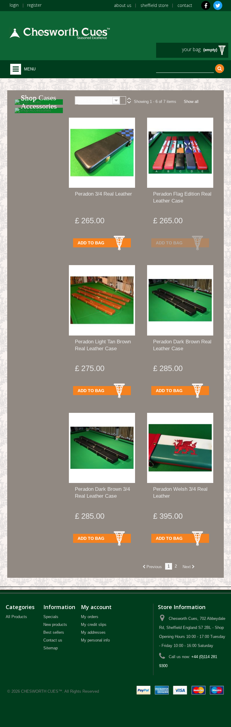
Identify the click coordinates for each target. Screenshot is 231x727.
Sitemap (50, 648)
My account (96, 607)
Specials (50, 616)
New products (55, 624)
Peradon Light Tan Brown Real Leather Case (103, 345)
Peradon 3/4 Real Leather (103, 194)
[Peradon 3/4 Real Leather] (102, 153)
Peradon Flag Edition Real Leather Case (182, 197)
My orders (89, 616)
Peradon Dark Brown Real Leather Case (182, 345)
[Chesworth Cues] (59, 31)
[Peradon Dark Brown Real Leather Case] (180, 300)
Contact (184, 5)
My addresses (93, 632)
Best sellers (53, 632)
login (14, 5)
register (34, 5)
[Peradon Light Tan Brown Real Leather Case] (102, 300)
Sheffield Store (154, 5)
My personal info (95, 640)
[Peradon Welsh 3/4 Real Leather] (180, 448)
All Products (16, 616)
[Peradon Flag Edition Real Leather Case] (180, 153)
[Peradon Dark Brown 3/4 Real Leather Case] (102, 448)
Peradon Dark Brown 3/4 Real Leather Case (102, 492)
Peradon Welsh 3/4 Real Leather (180, 492)
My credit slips (93, 624)
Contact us (52, 640)
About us (122, 5)
